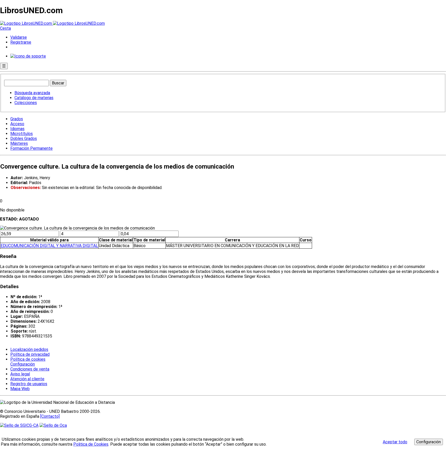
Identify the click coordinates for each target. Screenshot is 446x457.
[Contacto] (50, 416)
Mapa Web (20, 388)
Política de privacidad (30, 354)
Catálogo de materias (33, 97)
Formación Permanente (31, 148)
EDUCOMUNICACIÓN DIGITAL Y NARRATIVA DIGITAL (49, 245)
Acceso (17, 123)
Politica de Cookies (90, 444)
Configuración (22, 364)
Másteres (19, 143)
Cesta (5, 28)
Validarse (18, 37)
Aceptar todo (395, 441)
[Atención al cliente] (28, 56)
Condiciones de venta (29, 369)
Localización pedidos (29, 349)
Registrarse (20, 42)
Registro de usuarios (28, 383)
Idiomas (17, 128)
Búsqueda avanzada (32, 92)
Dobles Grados (23, 138)
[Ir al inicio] (52, 23)
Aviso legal (20, 374)
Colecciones (25, 102)
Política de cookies (27, 359)
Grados (16, 118)
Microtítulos (21, 133)
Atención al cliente (27, 378)
